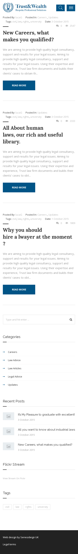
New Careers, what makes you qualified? (28, 36)
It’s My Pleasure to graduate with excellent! (46, 414)
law (20, 21)
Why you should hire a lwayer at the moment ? (37, 237)
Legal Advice (15, 376)
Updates (53, 17)
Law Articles (14, 368)
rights (26, 21)
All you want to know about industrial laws (46, 429)
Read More (19, 85)
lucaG (19, 17)
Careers (42, 17)
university (36, 21)
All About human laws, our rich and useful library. (33, 135)
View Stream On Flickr (14, 478)
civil (14, 21)
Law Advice (14, 360)
